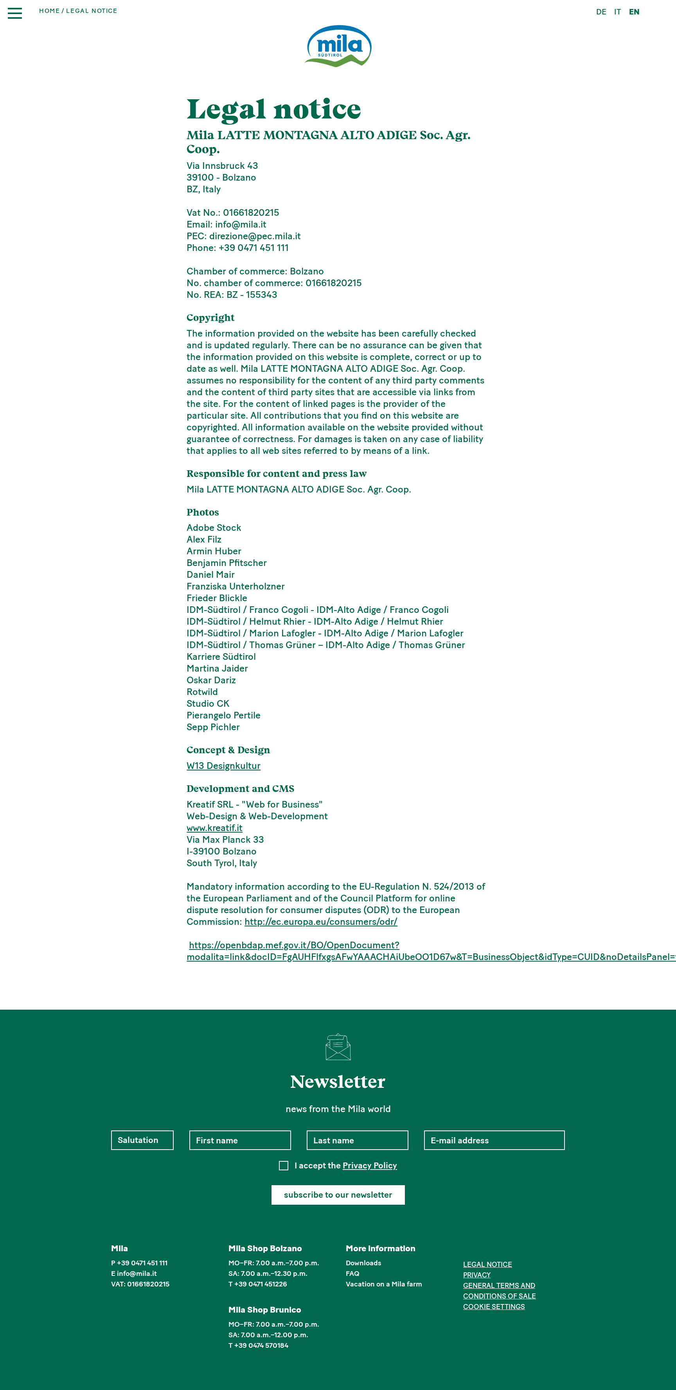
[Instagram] (479, 1250)
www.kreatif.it (215, 827)
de (601, 12)
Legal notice (487, 1264)
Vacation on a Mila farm (384, 1284)
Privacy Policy (370, 1165)
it (617, 12)
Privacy (477, 1275)
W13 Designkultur (224, 765)
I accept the (346, 1166)
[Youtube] (503, 1250)
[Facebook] (467, 1250)
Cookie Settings (494, 1306)
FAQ (353, 1273)
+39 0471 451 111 (142, 1263)
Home (49, 11)
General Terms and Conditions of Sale (499, 1290)
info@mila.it (137, 1273)
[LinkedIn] (491, 1250)
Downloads (363, 1263)
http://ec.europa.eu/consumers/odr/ (321, 921)
